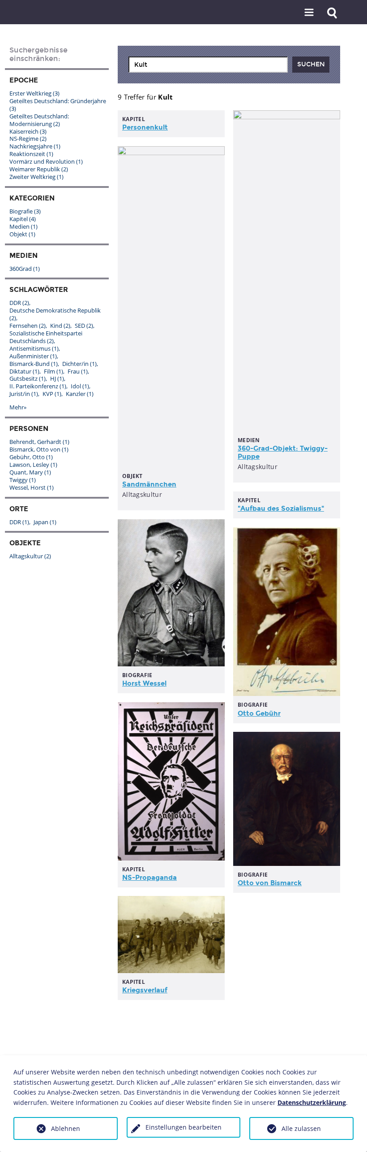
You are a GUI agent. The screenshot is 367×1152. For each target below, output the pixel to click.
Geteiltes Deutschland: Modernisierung (39, 120)
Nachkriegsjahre (34, 146)
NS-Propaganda (149, 878)
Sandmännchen (149, 484)
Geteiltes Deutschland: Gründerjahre (57, 105)
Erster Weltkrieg (34, 93)
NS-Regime (28, 139)
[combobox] (208, 65)
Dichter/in (79, 364)
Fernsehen (27, 326)
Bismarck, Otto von (38, 449)
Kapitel (22, 219)
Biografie (25, 211)
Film (53, 371)
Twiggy (22, 480)
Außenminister (33, 356)
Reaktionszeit (31, 154)
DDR (19, 303)
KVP (52, 394)
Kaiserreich (28, 131)
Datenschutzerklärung (311, 1102)
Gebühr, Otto (31, 457)
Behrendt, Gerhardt (39, 442)
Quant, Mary (30, 472)
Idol (80, 386)
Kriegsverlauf (144, 990)
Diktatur (24, 371)
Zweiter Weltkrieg (36, 177)
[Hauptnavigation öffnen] (309, 12)
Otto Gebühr (259, 713)
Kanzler (80, 394)
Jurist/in (23, 394)
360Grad (24, 269)
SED (84, 326)
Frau (78, 371)
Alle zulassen (301, 1128)
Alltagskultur (30, 556)
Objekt (22, 234)
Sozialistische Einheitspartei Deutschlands (45, 337)
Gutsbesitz (27, 378)
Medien (23, 226)
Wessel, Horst (31, 487)
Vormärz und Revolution (46, 161)
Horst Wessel (144, 683)
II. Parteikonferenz (37, 386)
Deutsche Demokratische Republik (55, 314)
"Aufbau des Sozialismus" (281, 508)
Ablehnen (65, 1128)
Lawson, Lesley (33, 465)
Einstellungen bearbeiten (183, 1127)
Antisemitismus (34, 348)
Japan (45, 522)
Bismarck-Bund (33, 364)
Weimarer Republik (38, 169)
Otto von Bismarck (270, 883)
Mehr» (17, 407)
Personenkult (145, 127)
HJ (57, 378)
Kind (60, 326)
